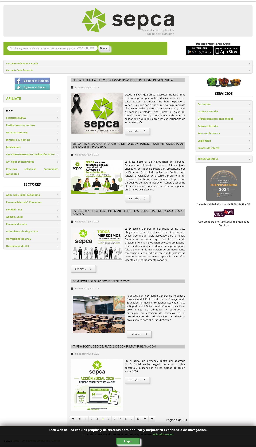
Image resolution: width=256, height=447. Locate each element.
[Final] (152, 418)
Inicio (9, 110)
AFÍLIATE (13, 98)
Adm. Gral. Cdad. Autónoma (23, 195)
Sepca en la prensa (209, 133)
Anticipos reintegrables (20, 161)
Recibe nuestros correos (20, 125)
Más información (163, 434)
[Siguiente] (145, 418)
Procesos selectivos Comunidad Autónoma (31, 171)
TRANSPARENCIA (208, 159)
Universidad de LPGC (18, 238)
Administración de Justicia (22, 231)
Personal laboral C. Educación (23, 202)
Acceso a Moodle (208, 111)
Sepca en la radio (208, 126)
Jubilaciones (13, 147)
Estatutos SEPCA (16, 117)
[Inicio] (72, 418)
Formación (204, 104)
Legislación (204, 140)
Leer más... (134, 131)
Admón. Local (14, 216)
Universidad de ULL (18, 246)
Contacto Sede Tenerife (19, 70)
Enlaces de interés (208, 148)
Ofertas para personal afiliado (216, 118)
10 (138, 418)
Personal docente (16, 224)
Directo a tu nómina (18, 139)
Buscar (104, 48)
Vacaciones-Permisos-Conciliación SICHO (30, 154)
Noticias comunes (17, 132)
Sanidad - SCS (14, 209)
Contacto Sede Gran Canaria (22, 63)
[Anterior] (79, 418)
